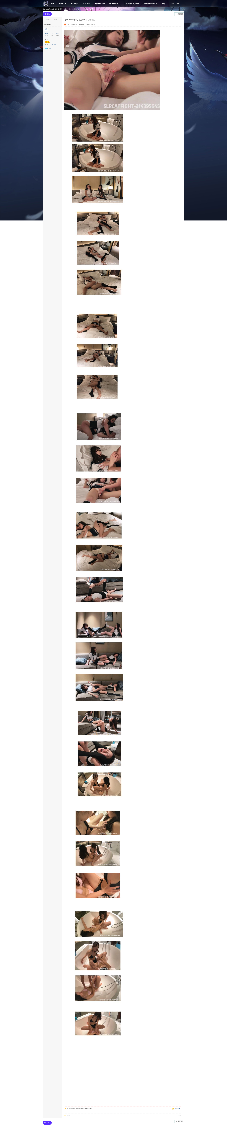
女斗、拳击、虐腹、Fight (73, 9)
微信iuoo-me (99, 3)
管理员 (47, 39)
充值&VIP (62, 3)
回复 (68, 1116)
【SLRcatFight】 (88, 9)
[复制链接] (91, 20)
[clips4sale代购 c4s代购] (45, 6)
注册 (177, 3)
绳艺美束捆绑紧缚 (150, 3)
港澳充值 (86, 3)
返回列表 (180, 14)
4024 (46, 33)
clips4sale (47, 24)
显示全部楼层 (90, 24)
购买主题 (177, 1109)
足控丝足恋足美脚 (132, 3)
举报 (179, 1116)
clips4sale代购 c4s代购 (50, 9)
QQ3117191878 (115, 3)
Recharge (74, 3)
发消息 (49, 48)
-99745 (54, 45)
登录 (172, 3)
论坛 (52, 3)
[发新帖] (47, 14)
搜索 (163, 3)
